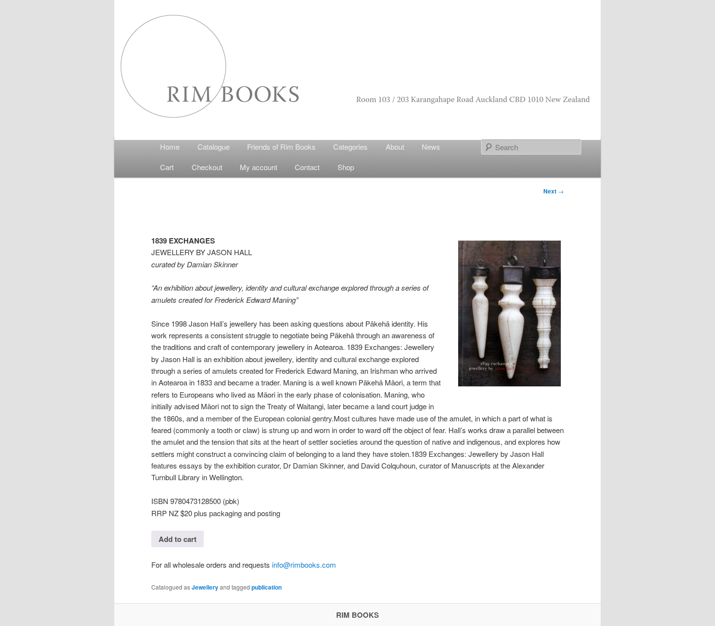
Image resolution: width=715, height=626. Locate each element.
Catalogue (213, 146)
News (431, 146)
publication (266, 587)
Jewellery (205, 587)
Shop (346, 167)
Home (169, 146)
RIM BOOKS (357, 614)
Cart (167, 167)
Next (553, 191)
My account (258, 167)
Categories (350, 146)
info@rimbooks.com (304, 564)
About (395, 146)
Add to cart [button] (178, 539)
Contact (307, 167)
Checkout (207, 167)
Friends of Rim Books (281, 146)
